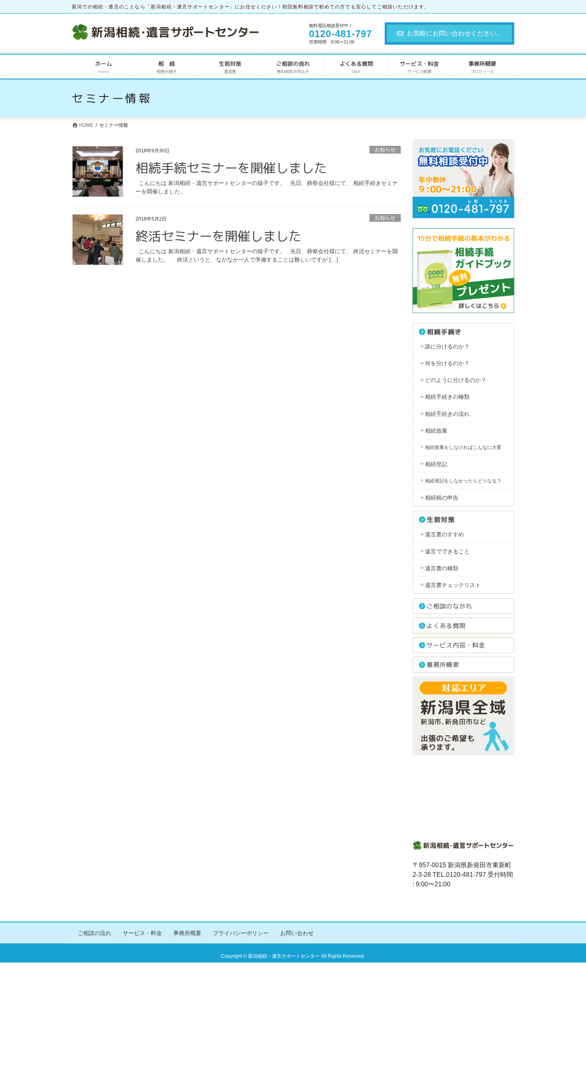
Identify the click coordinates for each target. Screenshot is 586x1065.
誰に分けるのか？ (447, 346)
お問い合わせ (297, 933)
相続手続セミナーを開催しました (231, 168)
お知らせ (385, 150)
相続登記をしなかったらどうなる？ (463, 481)
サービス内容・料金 (456, 645)
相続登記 (436, 464)
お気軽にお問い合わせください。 (455, 33)
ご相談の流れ (94, 933)
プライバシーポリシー (241, 933)
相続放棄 (436, 430)
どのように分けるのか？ (455, 380)
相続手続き (444, 331)
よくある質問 (446, 625)
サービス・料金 (142, 933)
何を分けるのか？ (447, 363)
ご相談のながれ (449, 606)
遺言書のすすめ (444, 534)
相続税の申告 (441, 497)
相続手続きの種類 (447, 397)
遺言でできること (447, 551)
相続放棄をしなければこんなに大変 (463, 447)
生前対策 (441, 519)
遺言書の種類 (441, 568)
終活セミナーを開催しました (218, 236)
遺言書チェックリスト (453, 585)
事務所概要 (443, 664)
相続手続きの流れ (447, 414)
